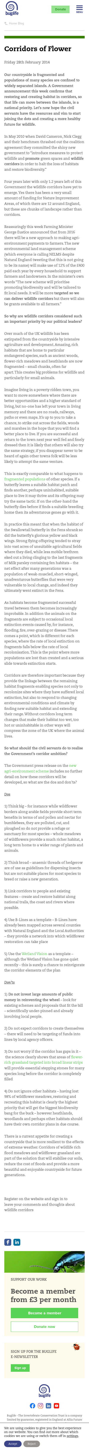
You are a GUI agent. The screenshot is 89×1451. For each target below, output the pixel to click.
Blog (21, 23)
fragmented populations (24, 479)
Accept (12, 1443)
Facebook (7, 1242)
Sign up (20, 1368)
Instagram (40, 1405)
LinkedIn (16, 1242)
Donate (60, 9)
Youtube (56, 1405)
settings (72, 1436)
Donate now (44, 1326)
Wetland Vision (34, 954)
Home (13, 23)
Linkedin (48, 1405)
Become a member (44, 1313)
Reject (32, 1443)
